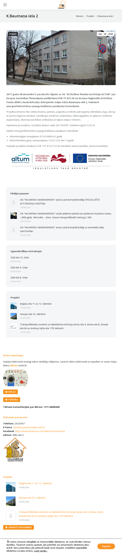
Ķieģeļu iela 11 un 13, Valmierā (35, 303)
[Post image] (13, 202)
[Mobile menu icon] (5, 5)
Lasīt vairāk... (40, 550)
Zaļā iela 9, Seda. (19, 267)
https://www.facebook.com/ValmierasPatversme (40, 431)
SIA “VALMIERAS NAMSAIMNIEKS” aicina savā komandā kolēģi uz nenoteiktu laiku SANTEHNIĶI (62, 229)
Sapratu (106, 546)
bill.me (14, 365)
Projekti (12, 34)
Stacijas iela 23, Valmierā (32, 314)
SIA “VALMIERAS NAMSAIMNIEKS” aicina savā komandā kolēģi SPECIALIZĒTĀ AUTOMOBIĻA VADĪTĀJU (60, 201)
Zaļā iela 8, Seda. (19, 277)
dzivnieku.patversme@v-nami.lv (29, 427)
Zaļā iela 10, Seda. (19, 257)
